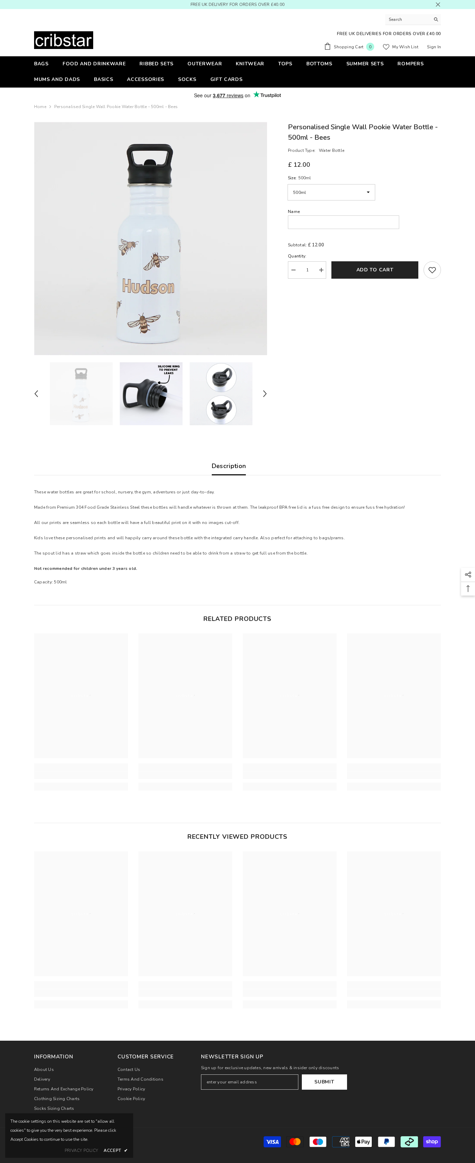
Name (294, 211)
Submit (324, 1082)
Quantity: (297, 256)
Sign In (434, 47)
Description (229, 466)
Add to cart (375, 270)
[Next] (265, 393)
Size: (299, 178)
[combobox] (407, 19)
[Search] (413, 19)
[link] (81, 775)
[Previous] (36, 393)
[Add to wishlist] (432, 270)
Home (40, 106)
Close (438, 5)
